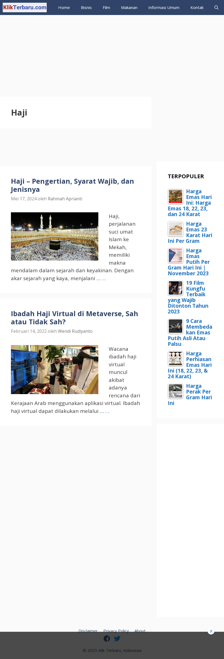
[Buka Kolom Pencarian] (216, 7)
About (140, 630)
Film (106, 7)
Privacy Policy (116, 630)
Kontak (197, 7)
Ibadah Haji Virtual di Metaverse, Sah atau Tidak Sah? (74, 317)
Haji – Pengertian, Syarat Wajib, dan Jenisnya (72, 185)
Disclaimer (88, 630)
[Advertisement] (112, 53)
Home (64, 7)
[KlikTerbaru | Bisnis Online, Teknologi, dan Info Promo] (25, 7)
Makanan (129, 7)
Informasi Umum (163, 7)
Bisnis (86, 7)
